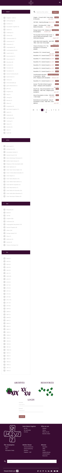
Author (6, 140)
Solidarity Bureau (46, 452)
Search (55, 12)
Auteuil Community (28, 448)
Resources (44, 455)
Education (44, 446)
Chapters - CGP (27, 452)
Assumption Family (9, 450)
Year (5, 252)
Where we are (45, 431)
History (44, 430)
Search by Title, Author (42, 12)
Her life (25, 428)
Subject (6, 12)
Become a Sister (46, 433)
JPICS (43, 448)
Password (21, 408)
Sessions (26, 450)
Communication (46, 454)
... (49, 110)
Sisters (7, 446)
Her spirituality (27, 430)
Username (21, 402)
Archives (26, 431)
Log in (22, 416)
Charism (44, 428)
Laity (6, 448)
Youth (43, 450)
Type (5, 203)
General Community (28, 446)
